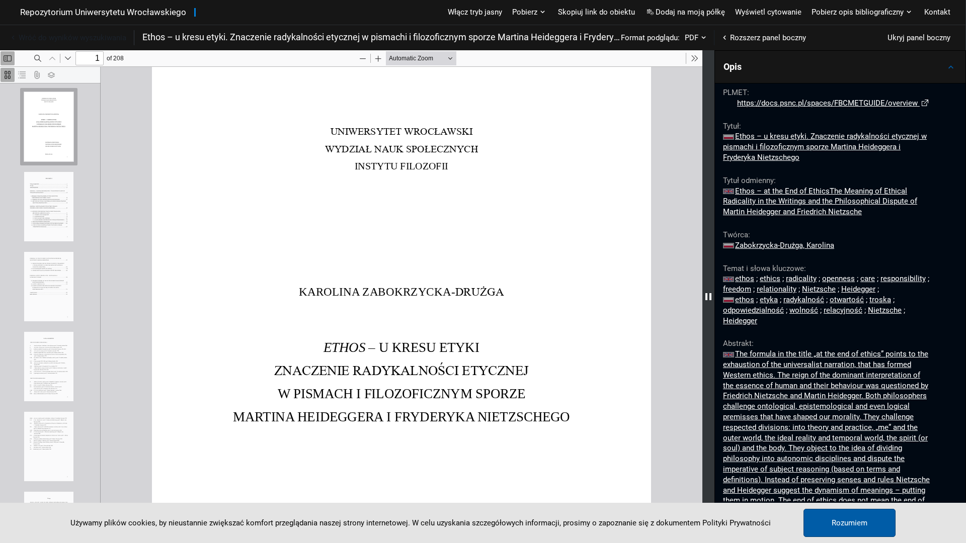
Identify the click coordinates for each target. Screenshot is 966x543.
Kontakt (937, 12)
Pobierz (524, 12)
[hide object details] (708, 296)
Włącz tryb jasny (475, 12)
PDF (691, 37)
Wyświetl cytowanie (768, 12)
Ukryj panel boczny (919, 37)
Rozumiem (849, 522)
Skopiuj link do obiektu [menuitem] (596, 12)
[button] (840, 67)
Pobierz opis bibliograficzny (858, 12)
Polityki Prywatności (736, 522)
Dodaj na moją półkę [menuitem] (690, 12)
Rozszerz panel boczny (768, 37)
